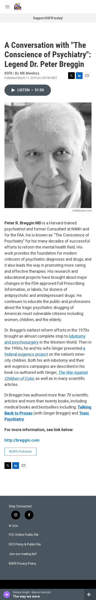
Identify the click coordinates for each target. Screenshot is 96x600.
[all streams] (90, 594)
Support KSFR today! (48, 18)
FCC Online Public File (24, 534)
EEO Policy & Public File (25, 544)
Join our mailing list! (23, 554)
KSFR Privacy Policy (22, 563)
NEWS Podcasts (20, 451)
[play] (7, 594)
